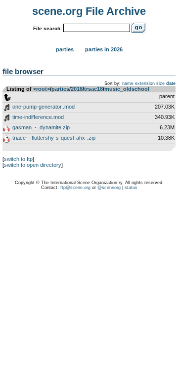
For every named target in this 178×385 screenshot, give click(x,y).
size (160, 83)
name (128, 83)
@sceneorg (109, 187)
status (131, 187)
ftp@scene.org (75, 187)
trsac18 (93, 89)
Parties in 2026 (104, 49)
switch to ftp (18, 159)
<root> (41, 89)
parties (60, 89)
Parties (65, 49)
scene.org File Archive (89, 11)
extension (145, 83)
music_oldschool (126, 89)
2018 (77, 89)
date (171, 83)
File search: (47, 28)
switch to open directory (32, 165)
